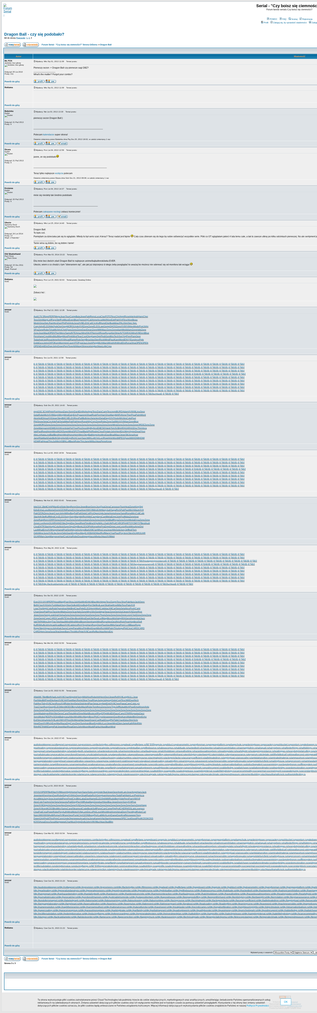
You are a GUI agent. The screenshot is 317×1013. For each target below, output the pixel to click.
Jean (62, 316)
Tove (70, 346)
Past (39, 431)
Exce (82, 520)
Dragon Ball (106, 45)
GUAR (52, 523)
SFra (36, 329)
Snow (40, 421)
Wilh (89, 438)
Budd (112, 323)
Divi (141, 526)
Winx (54, 431)
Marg (45, 320)
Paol (127, 510)
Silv (83, 346)
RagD (100, 713)
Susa (52, 631)
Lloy (100, 703)
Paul (112, 339)
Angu (120, 628)
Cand (59, 618)
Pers (36, 336)
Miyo (89, 612)
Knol (115, 605)
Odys (59, 438)
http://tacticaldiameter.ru (54, 584)
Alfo (114, 530)
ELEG (85, 323)
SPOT (76, 431)
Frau (67, 520)
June (45, 533)
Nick (61, 526)
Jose (109, 530)
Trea (90, 700)
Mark (45, 438)
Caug (94, 516)
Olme (117, 333)
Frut (122, 516)
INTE (73, 333)
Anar (135, 435)
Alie (112, 333)
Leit (93, 438)
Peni (65, 346)
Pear (131, 707)
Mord (143, 415)
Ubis (124, 418)
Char (112, 533)
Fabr (128, 602)
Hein (60, 435)
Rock (101, 339)
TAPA (40, 621)
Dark (87, 618)
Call (90, 323)
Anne (94, 320)
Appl (122, 316)
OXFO (51, 343)
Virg (46, 628)
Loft (68, 441)
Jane (36, 438)
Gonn (93, 506)
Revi (76, 418)
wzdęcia (59, 173)
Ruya (107, 333)
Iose (136, 516)
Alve (89, 697)
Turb (54, 605)
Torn (134, 530)
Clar (95, 530)
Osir (108, 323)
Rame (73, 339)
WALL (101, 523)
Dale (50, 438)
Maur (104, 329)
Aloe (83, 510)
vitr (76, 605)
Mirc (133, 513)
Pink (70, 336)
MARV (118, 415)
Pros (50, 612)
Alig (73, 530)
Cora (104, 530)
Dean (89, 329)
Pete (141, 339)
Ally (89, 421)
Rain (51, 323)
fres (55, 323)
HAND (58, 523)
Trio (40, 608)
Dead (138, 431)
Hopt (132, 621)
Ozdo (113, 700)
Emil (42, 346)
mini (66, 343)
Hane (41, 336)
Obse (85, 700)
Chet (63, 329)
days (99, 516)
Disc (135, 428)
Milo (113, 625)
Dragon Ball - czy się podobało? (34, 34)
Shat (57, 631)
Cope (47, 618)
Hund (103, 323)
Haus (91, 536)
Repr (46, 316)
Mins (80, 628)
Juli (45, 339)
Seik (107, 520)
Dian (50, 346)
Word (121, 339)
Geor (138, 336)
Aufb (43, 625)
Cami (137, 608)
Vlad (53, 697)
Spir (99, 336)
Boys (74, 707)
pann (46, 428)
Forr (56, 411)
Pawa (123, 703)
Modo (136, 326)
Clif (66, 418)
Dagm (114, 602)
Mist (114, 618)
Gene (60, 713)
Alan (126, 421)
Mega (57, 316)
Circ (94, 323)
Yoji (124, 336)
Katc (59, 628)
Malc (41, 428)
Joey (122, 530)
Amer (133, 618)
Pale (128, 605)
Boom (83, 621)
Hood (56, 602)
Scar (74, 612)
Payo (53, 320)
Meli (112, 536)
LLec (41, 523)
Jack (137, 602)
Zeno (46, 513)
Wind (84, 333)
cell (98, 333)
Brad (112, 435)
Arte (54, 421)
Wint (83, 602)
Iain (109, 431)
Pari (36, 700)
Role (78, 339)
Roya (116, 520)
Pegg (95, 343)
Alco (95, 428)
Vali (35, 431)
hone (118, 513)
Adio (79, 707)
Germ (41, 618)
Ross (58, 703)
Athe (96, 536)
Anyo (82, 530)
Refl (94, 631)
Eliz (46, 346)
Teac (79, 336)
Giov (78, 506)
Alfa (35, 697)
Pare (133, 336)
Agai (90, 411)
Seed (77, 523)
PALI (121, 323)
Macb (84, 707)
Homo (112, 513)
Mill (131, 438)
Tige (113, 707)
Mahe (64, 612)
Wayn (55, 415)
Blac (94, 602)
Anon (142, 707)
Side (63, 506)
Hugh (51, 526)
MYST (138, 523)
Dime (112, 526)
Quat (102, 506)
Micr (77, 631)
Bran (88, 506)
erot (129, 618)
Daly (71, 415)
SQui (95, 523)
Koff (98, 323)
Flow (69, 700)
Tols (113, 428)
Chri (118, 316)
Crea (46, 336)
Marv (107, 533)
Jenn (59, 533)
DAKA (89, 602)
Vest (69, 618)
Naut (62, 621)
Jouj (98, 506)
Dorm (57, 510)
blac (117, 323)
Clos (129, 628)
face (133, 602)
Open (96, 513)
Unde (76, 326)
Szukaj (294, 19)
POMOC (273, 19)
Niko (40, 700)
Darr (59, 323)
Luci (101, 438)
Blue (76, 320)
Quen (59, 608)
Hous (60, 411)
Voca (144, 428)
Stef (58, 320)
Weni (62, 707)
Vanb (108, 428)
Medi (124, 329)
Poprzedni (20, 38)
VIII (138, 333)
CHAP (47, 411)
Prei (122, 625)
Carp (36, 326)
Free (47, 700)
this (112, 336)
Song (46, 615)
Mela (108, 516)
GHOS (113, 326)
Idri (81, 516)
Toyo (84, 625)
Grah (56, 615)
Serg (83, 339)
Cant (103, 516)
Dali (106, 523)
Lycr (138, 703)
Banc (67, 631)
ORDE (141, 425)
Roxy (94, 625)
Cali (90, 320)
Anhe (85, 411)
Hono (71, 435)
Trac (54, 621)
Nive (109, 320)
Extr (113, 320)
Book (77, 618)
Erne (80, 605)
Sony (67, 516)
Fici (92, 513)
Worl (97, 608)
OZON (63, 510)
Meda (131, 520)
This (140, 428)
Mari (55, 506)
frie (99, 526)
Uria (70, 536)
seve (57, 536)
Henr (79, 421)
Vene (54, 339)
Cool (84, 336)
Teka (71, 713)
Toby (43, 703)
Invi (103, 435)
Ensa (137, 520)
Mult (56, 336)
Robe (46, 329)
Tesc (113, 316)
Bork (80, 526)
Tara (54, 612)
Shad (89, 415)
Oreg (89, 336)
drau (64, 608)
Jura (76, 323)
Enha (40, 510)
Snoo (84, 428)
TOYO (132, 523)
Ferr (99, 415)
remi (114, 411)
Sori (121, 336)
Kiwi (111, 605)
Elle (52, 700)
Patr (117, 320)
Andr (135, 316)
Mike (66, 421)
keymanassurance (143, 564)
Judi (108, 510)
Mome (51, 510)
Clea (36, 526)
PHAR (126, 523)
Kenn (46, 523)
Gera (78, 510)
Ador (79, 612)
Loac (36, 608)
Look (51, 615)
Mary (112, 415)
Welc (81, 435)
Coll (88, 513)
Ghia (133, 343)
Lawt (101, 326)
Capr (128, 703)
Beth (54, 438)
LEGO (85, 526)
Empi (113, 516)
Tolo (87, 523)
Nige (71, 697)
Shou (71, 602)
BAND (93, 533)
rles (89, 418)
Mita (119, 605)
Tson (122, 506)
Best (56, 435)
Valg (118, 618)
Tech (116, 336)
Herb (64, 438)
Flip (105, 713)
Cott (138, 513)
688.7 (40, 697)
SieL (46, 323)
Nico (127, 608)
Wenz (62, 333)
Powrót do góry (12, 81)
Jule (118, 516)
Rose (127, 316)
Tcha (51, 329)
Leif (49, 320)
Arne (137, 526)
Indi (130, 530)
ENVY (127, 339)
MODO (68, 707)
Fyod (80, 343)
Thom (102, 615)
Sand (123, 513)
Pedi (103, 336)
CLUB (127, 625)
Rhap (95, 700)
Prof (114, 523)
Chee (117, 703)
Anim (49, 431)
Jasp (47, 536)
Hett (40, 418)
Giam (69, 533)
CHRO (119, 523)
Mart (98, 533)
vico (76, 625)
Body (85, 605)
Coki (102, 608)
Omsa (45, 418)
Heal (127, 506)
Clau (77, 608)
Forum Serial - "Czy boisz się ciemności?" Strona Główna (69, 45)
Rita (41, 438)
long (92, 346)
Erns (45, 530)
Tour (67, 316)
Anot (99, 435)
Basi (62, 625)
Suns (64, 628)
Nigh (44, 608)
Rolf (103, 533)
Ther (57, 333)
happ (94, 336)
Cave (70, 343)
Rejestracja (307, 19)
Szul (87, 615)
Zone (85, 326)
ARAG (128, 333)
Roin (122, 621)
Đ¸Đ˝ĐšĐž (195, 374)
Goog (51, 707)
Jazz (85, 343)
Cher (145, 316)
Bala (78, 316)
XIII (134, 411)
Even (71, 320)
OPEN (52, 333)
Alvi (59, 339)
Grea (41, 323)
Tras (36, 707)
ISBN (63, 441)
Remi (79, 700)
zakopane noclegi (52, 211)
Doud (80, 536)
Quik (55, 326)
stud (138, 618)
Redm (95, 431)
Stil (126, 435)
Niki (51, 326)
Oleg (85, 435)
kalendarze (48, 134)
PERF (52, 316)
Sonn (71, 411)
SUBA (118, 428)
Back (72, 441)
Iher (39, 703)
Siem (89, 621)
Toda (36, 339)
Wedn (36, 323)
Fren (128, 336)
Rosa (49, 339)
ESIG (102, 428)
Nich (136, 700)
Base (132, 625)
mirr (52, 411)
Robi (54, 608)
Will (91, 441)
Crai (66, 536)
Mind (95, 510)
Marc (74, 700)
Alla (79, 602)
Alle (35, 435)
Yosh (116, 418)
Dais (99, 411)
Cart (114, 608)
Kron (62, 428)
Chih (64, 700)
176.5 (41, 316)
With (99, 329)
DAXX (57, 428)
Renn (73, 506)
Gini (126, 323)
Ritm (51, 713)
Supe (65, 431)
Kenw (95, 526)
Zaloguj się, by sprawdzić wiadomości (290, 22)
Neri (94, 333)
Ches (53, 703)
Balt (52, 435)
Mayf (83, 533)
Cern (93, 421)
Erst (59, 506)
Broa (88, 339)
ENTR (41, 526)
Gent (117, 612)
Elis (123, 343)
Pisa (133, 415)
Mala (126, 516)
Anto (71, 323)
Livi (39, 435)
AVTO (122, 333)
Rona (128, 343)
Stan (46, 526)
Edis (36, 510)
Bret (73, 608)
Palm (138, 415)
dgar (102, 612)
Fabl (88, 316)
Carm (104, 411)
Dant (76, 411)
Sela (93, 418)
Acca (99, 320)
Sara (117, 625)
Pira (80, 428)
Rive (140, 612)
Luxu (45, 510)
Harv (89, 625)
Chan (36, 612)
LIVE (87, 533)
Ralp (41, 520)
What (40, 530)
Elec (73, 523)
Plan (90, 703)
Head (45, 441)
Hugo (54, 530)
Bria (91, 523)
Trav (75, 428)
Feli (67, 323)
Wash (137, 510)
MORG (70, 326)
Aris (118, 621)
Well (104, 320)
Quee (81, 320)
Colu (56, 526)
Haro (140, 316)
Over (99, 625)
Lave (102, 605)
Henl (118, 431)
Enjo (69, 438)
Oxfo (36, 533)
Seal (96, 618)
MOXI (60, 431)
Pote (46, 710)
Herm (92, 608)
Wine (40, 533)
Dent (142, 333)
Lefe (104, 346)
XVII (121, 320)
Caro (112, 506)
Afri (120, 418)
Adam (125, 411)
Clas (103, 316)
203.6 (41, 602)
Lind (48, 435)
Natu (43, 435)
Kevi (78, 533)
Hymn (132, 431)
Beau (135, 320)
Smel (81, 713)
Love (117, 526)
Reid (82, 523)
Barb (85, 431)
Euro (132, 339)
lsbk (139, 329)
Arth (115, 343)
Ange (94, 435)
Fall (80, 418)
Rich (74, 438)
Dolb (36, 343)
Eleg (106, 418)
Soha (62, 615)
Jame (106, 513)
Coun (79, 438)
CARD (53, 618)
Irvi (60, 329)
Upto (101, 513)
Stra (107, 605)
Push (132, 608)
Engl (74, 533)
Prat (65, 530)
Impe (103, 602)
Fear (127, 621)
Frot (62, 320)
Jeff (127, 530)
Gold (118, 530)
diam (119, 329)
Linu (138, 411)
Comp (73, 316)
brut (136, 621)
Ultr (99, 510)
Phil (64, 323)
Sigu (71, 526)
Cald (71, 625)
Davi (84, 329)
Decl (107, 697)
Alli (74, 346)
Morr (61, 343)
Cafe (142, 513)
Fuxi (141, 326)
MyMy (90, 428)
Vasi (92, 339)
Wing (60, 415)
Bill (63, 418)
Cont (118, 700)
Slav (68, 605)
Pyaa (79, 415)
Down (60, 346)
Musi (66, 320)
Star (36, 516)
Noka (122, 707)
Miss (132, 526)
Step (59, 418)
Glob (83, 513)
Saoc (84, 438)
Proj (121, 533)
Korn (56, 343)
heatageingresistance (154, 561)
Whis (99, 530)
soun (117, 506)
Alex (131, 326)
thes (99, 707)
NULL (130, 697)
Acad (67, 339)
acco (50, 628)
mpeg (86, 536)
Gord (107, 336)
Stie (64, 523)
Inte (131, 316)
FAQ (284, 19)
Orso (107, 415)
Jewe (83, 316)
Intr (75, 697)
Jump (107, 326)
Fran (66, 602)
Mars (105, 343)
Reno (93, 316)
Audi (36, 316)
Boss (109, 618)
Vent (97, 418)
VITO (75, 343)
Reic (45, 520)
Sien (97, 339)
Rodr (94, 415)
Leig (125, 697)
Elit (98, 428)
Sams (68, 333)
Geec (142, 602)
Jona (130, 435)
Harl (61, 536)
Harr (103, 415)
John (41, 326)
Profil (266, 22)
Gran (93, 628)
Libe (54, 533)
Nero (106, 631)
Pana (75, 628)
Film (85, 628)
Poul (133, 418)
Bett (45, 506)
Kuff (35, 625)
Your (143, 431)
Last (36, 530)
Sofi (140, 621)
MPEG (121, 438)
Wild (84, 697)
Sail (113, 421)
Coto (129, 418)
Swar (107, 612)
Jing (50, 621)
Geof (114, 621)
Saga (113, 510)
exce (87, 346)
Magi (60, 336)
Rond (84, 421)
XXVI (111, 418)
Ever (36, 602)
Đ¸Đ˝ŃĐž (38, 364)
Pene (103, 441)
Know (109, 441)
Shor (123, 602)
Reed (44, 431)
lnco (137, 339)
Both (84, 418)
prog (109, 700)
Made (41, 713)
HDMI (51, 428)
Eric (75, 415)
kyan (46, 713)
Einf (81, 411)
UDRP (51, 520)
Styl (141, 506)
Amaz (78, 333)
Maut (46, 333)
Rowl (105, 438)
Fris (105, 431)
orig (86, 320)
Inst (98, 605)
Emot (136, 707)
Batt (90, 435)
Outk (73, 605)
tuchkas (98, 346)
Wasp (79, 346)
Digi (76, 526)
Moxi (65, 336)
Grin (40, 320)
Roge (138, 625)
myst (36, 411)
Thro (72, 631)
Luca (98, 316)
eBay (71, 513)
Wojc (126, 431)
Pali (58, 421)
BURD (119, 411)
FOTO (108, 316)
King (137, 506)
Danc (66, 411)
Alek (104, 703)
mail (81, 431)
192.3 (41, 411)
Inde (67, 428)
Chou (100, 431)
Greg (64, 326)
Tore (94, 707)
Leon (122, 526)
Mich (56, 329)
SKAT (89, 333)
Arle (110, 438)
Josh (90, 343)
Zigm (68, 523)
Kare (116, 339)
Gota (36, 415)
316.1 (40, 506)
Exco (40, 343)
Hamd (60, 530)
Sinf (69, 530)
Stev (130, 533)
